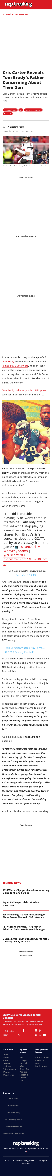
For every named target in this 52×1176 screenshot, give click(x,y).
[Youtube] (44, 1035)
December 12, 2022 (26, 575)
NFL (26, 14)
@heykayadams (15, 551)
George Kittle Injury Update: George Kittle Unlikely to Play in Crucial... (26, 940)
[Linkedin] (40, 1030)
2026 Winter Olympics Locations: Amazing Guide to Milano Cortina (26, 891)
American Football (10, 110)
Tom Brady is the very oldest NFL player (25, 390)
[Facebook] (23, 1030)
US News (19, 14)
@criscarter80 (14, 555)
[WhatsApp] (40, 1035)
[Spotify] (27, 1035)
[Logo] (18, 4)
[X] (36, 1035)
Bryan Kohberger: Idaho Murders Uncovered (21, 903)
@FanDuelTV (30, 547)
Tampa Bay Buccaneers (33, 110)
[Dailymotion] (19, 1030)
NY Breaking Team (15, 127)
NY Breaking (9, 14)
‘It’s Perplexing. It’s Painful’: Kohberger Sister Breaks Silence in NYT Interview (24, 916)
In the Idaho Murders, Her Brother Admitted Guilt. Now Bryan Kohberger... (25, 928)
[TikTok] (31, 1035)
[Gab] (27, 1030)
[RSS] (23, 1035)
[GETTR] (31, 1030)
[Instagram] (36, 1030)
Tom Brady (7, 114)
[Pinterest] (19, 1035)
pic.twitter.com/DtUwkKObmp (25, 561)
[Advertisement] (26, 44)
